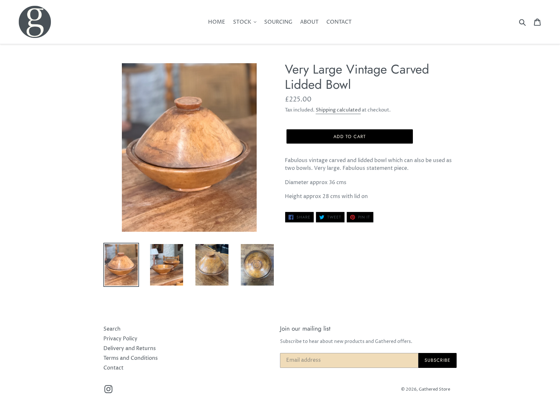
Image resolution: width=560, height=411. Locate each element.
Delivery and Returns (129, 348)
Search (112, 329)
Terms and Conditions (130, 358)
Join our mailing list (305, 329)
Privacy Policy (120, 338)
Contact (113, 367)
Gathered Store (434, 389)
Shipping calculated (338, 110)
